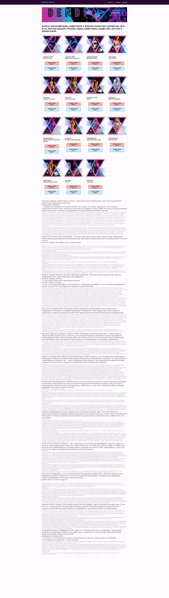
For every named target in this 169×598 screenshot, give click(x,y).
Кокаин (44, 260)
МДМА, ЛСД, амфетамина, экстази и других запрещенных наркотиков (61, 420)
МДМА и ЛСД (45, 551)
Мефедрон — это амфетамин (50, 469)
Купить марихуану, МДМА (49, 250)
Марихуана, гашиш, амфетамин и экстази (53, 389)
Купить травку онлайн (52, 279)
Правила (124, 2)
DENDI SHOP (48, 2)
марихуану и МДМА (50, 205)
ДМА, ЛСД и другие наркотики (50, 347)
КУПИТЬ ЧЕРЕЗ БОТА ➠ (52, 63)
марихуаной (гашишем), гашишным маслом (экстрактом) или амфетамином (63, 520)
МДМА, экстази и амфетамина (50, 496)
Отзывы (117, 2)
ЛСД (43, 399)
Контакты (110, 2)
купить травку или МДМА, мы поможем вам (61, 242)
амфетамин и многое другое (54, 480)
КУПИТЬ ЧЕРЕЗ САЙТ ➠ (52, 68)
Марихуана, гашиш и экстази (50, 432)
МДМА (44, 269)
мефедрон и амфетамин (53, 536)
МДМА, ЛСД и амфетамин (49, 429)
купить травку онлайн (52, 282)
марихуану (45, 226)
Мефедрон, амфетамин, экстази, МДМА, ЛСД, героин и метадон (59, 516)
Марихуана (45, 263)
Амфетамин (45, 451)
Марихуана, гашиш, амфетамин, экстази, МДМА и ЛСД (57, 255)
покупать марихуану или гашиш (51, 328)
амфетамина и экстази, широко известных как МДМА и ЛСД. (59, 543)
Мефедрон (45, 404)
